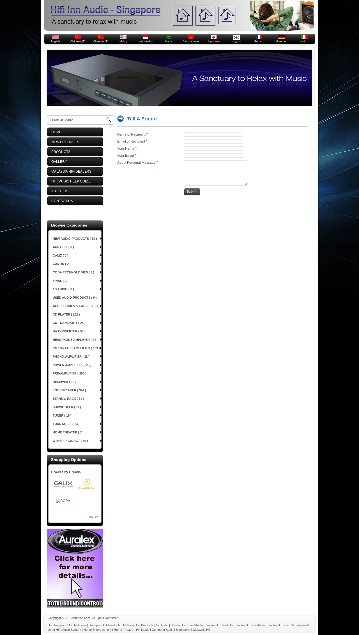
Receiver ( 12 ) (64, 381)
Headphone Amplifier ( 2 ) (74, 339)
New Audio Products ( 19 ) (75, 238)
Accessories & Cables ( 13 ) (76, 306)
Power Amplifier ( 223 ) (72, 365)
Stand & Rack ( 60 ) (68, 398)
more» (94, 516)
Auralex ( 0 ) (63, 247)
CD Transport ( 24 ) (69, 323)
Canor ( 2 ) (62, 264)
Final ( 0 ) (60, 280)
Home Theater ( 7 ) (68, 432)
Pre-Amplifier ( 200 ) (69, 373)
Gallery (58, 162)
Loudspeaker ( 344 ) (69, 390)
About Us (58, 191)
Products (59, 152)
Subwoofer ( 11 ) (67, 407)
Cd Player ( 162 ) (66, 314)
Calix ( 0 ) (60, 255)
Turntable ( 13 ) (66, 424)
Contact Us (61, 201)
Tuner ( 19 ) (62, 415)
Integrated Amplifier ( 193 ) (76, 348)
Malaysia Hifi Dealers (70, 171)
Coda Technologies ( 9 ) (73, 272)
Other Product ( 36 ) (70, 440)
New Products (64, 142)
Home (55, 132)
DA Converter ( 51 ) (69, 331)
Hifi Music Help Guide (70, 181)
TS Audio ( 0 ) (63, 289)
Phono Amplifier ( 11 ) (71, 356)
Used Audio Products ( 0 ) (75, 297)
